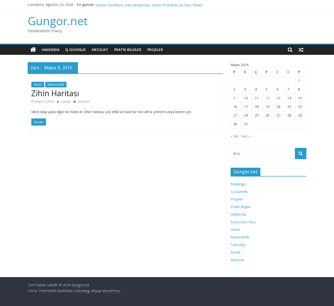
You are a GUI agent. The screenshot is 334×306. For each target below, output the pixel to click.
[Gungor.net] (33, 50)
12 (267, 98)
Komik (236, 252)
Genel (38, 84)
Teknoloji (238, 244)
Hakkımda (50, 49)
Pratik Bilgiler (127, 49)
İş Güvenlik (75, 49)
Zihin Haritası (55, 93)
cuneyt (66, 101)
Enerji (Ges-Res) (243, 222)
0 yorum (83, 101)
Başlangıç (238, 184)
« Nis (234, 136)
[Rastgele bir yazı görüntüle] (301, 50)
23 (235, 115)
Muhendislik (56, 84)
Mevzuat (100, 49)
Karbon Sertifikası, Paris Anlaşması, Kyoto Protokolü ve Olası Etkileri (149, 6)
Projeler (155, 49)
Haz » (245, 136)
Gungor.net (58, 20)
